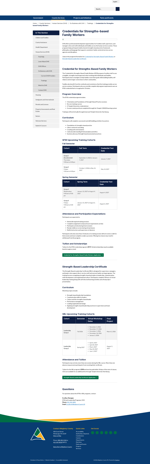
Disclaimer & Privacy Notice (37, 460)
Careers (78, 438)
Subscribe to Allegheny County (62, 447)
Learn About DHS (43, 61)
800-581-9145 (62, 440)
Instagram (97, 432)
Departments (80, 440)
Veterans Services (41, 121)
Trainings (90, 23)
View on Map (57, 436)
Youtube (101, 432)
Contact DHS (42, 90)
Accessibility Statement (62, 460)
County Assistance (41, 42)
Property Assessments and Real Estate (45, 110)
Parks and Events (106, 18)
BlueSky (115, 432)
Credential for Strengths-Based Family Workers (99, 56)
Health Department (42, 47)
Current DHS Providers (48, 76)
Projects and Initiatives (82, 18)
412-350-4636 (57, 442)
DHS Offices (42, 66)
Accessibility (80, 431)
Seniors (38, 116)
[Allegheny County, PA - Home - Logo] (50, 9)
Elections (79, 442)
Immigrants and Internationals (45, 99)
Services (78, 448)
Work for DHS (42, 85)
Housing (38, 95)
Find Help (41, 57)
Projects (78, 446)
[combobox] (116, 1)
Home (35, 23)
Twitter (106, 432)
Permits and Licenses (42, 104)
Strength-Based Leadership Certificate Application (80, 377)
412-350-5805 (71, 402)
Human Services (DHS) (60, 23)
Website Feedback (50, 460)
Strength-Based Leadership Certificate (74, 59)
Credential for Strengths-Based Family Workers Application (82, 255)
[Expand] (45, 18)
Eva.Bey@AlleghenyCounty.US (75, 404)
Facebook (92, 432)
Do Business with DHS (77, 23)
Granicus (117, 460)
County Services (58, 18)
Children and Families (42, 37)
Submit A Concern (41, 125)
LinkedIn (110, 432)
